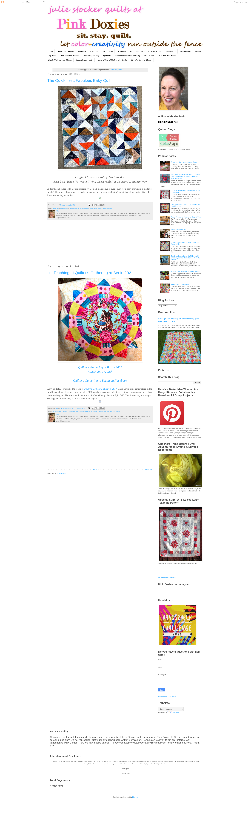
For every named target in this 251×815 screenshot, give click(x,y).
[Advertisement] (100, 244)
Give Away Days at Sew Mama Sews (184, 162)
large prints (102, 411)
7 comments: (81, 205)
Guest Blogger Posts (84, 60)
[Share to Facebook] (100, 205)
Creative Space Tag (91, 56)
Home (50, 51)
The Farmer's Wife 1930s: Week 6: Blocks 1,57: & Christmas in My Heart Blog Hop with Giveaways (185, 177)
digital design (64, 208)
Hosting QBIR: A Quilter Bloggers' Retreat (185, 272)
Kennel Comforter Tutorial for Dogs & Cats (186, 217)
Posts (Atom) (61, 473)
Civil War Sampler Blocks (141, 60)
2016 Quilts (94, 51)
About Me (82, 51)
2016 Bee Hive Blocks (167, 56)
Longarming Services (65, 51)
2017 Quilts (108, 51)
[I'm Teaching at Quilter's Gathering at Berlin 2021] (100, 401)
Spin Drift (109, 411)
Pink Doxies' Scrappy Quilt (180, 284)
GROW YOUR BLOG (178, 230)
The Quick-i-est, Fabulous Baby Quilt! (80, 80)
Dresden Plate (84, 411)
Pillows (198, 51)
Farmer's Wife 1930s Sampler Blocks (111, 60)
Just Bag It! (171, 51)
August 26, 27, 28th (100, 371)
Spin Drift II (116, 411)
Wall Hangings (185, 51)
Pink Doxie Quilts (155, 51)
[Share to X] (98, 205)
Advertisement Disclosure (167, 578)
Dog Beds (52, 56)
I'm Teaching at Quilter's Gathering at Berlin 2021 (90, 273)
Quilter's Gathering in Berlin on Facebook (100, 380)
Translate (175, 712)
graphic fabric (92, 208)
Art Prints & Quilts (137, 51)
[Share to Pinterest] (103, 205)
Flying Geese (73, 208)
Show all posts (116, 70)
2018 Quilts (121, 51)
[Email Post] (89, 205)
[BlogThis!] (95, 205)
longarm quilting (103, 208)
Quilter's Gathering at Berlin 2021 (100, 367)
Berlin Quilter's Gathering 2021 (69, 411)
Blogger (135, 797)
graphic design (83, 208)
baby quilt (56, 208)
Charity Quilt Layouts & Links (60, 60)
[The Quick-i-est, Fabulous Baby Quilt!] (100, 198)
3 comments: (81, 408)
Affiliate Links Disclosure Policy (127, 56)
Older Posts (148, 469)
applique (56, 411)
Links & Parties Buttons (69, 56)
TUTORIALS (149, 56)
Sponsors (107, 56)
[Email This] (93, 205)
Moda (110, 208)
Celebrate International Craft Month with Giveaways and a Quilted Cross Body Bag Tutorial (186, 258)
